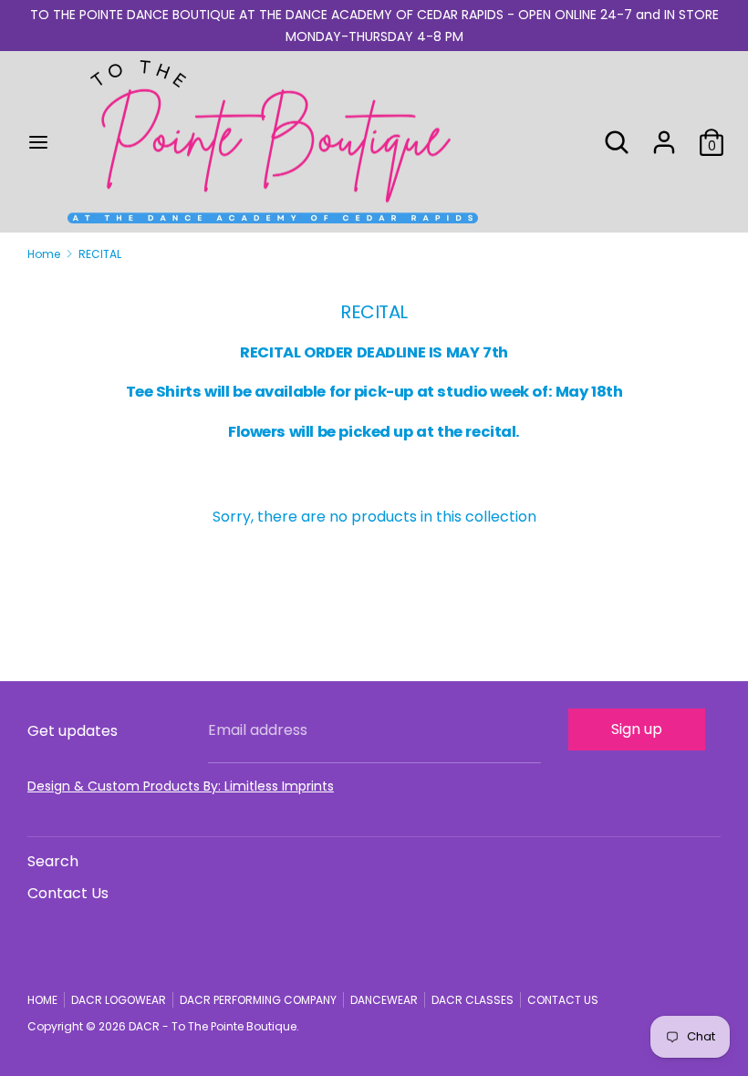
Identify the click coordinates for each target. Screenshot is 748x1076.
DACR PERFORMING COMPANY (258, 1000)
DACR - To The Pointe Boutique (212, 1026)
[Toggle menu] (38, 142)
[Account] (664, 134)
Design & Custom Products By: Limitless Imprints (180, 786)
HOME (42, 1000)
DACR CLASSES (472, 1000)
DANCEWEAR (384, 1000)
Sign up (636, 729)
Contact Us (68, 893)
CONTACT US (562, 1000)
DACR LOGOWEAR (118, 1000)
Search (52, 861)
